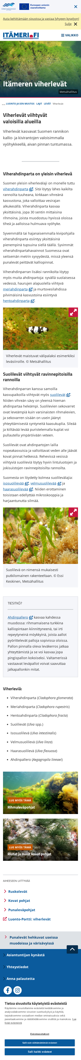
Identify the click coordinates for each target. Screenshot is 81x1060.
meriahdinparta (18, 289)
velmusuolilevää (46, 483)
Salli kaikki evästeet (40, 1051)
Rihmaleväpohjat (21, 807)
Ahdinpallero (20, 617)
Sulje (68, 24)
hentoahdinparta (18, 300)
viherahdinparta (18, 189)
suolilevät (60, 394)
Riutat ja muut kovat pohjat (29, 854)
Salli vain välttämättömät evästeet (39, 1043)
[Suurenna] (73, 312)
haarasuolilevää (18, 489)
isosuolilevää (16, 483)
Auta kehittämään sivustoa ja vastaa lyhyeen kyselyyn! (41, 19)
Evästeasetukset (39, 1034)
